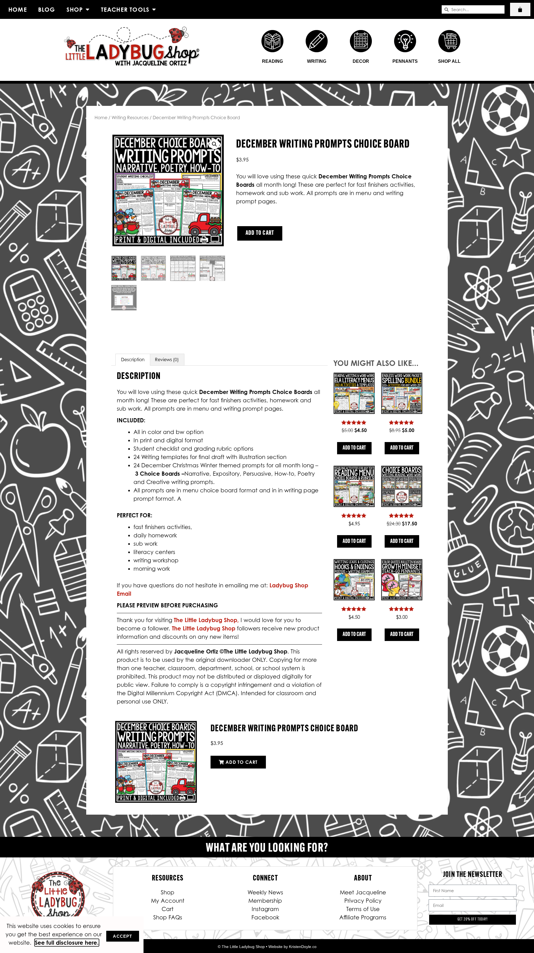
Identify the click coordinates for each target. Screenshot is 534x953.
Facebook (265, 917)
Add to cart (260, 233)
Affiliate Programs (362, 917)
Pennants (405, 61)
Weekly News (265, 892)
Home (17, 9)
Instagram (265, 909)
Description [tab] (133, 359)
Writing (316, 61)
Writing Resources (130, 117)
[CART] (520, 9)
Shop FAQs (167, 917)
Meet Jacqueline (363, 892)
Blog (46, 9)
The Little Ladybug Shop (204, 628)
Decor (361, 61)
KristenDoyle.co (303, 946)
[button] (214, 144)
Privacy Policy (363, 900)
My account (167, 900)
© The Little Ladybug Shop (241, 946)
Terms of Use (363, 909)
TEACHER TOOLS (125, 9)
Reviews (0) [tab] (167, 359)
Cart (168, 909)
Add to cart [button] (354, 448)
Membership (265, 900)
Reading (272, 61)
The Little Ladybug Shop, (207, 620)
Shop (74, 9)
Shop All (449, 61)
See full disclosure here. (67, 942)
